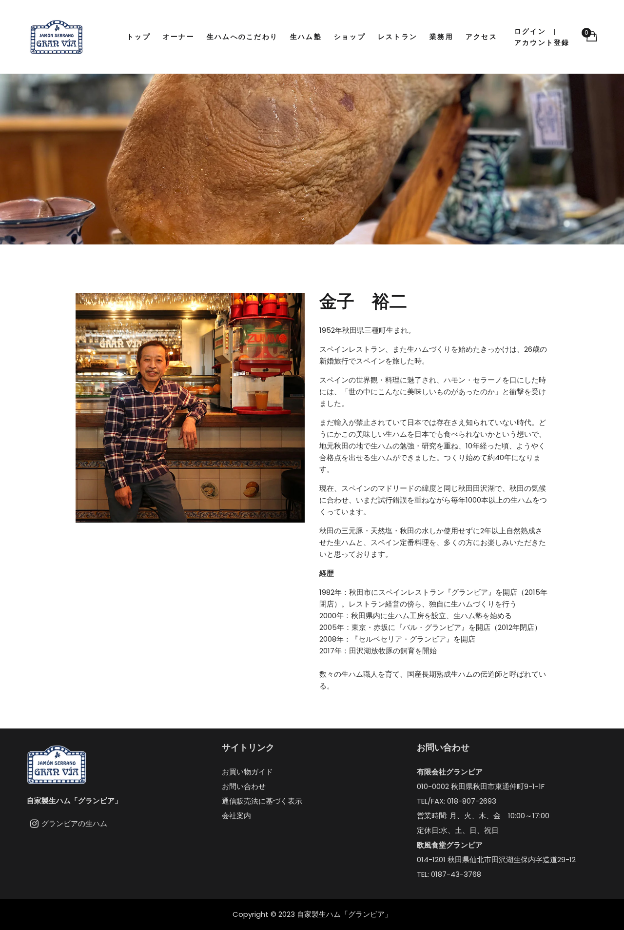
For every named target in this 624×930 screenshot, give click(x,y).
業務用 (441, 36)
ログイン (530, 31)
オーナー (179, 36)
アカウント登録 (542, 42)
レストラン (397, 36)
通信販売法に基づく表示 (262, 801)
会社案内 (236, 815)
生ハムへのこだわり (242, 36)
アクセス (481, 36)
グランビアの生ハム (74, 823)
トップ (139, 36)
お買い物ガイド (247, 772)
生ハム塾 (306, 36)
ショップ (350, 36)
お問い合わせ (244, 786)
